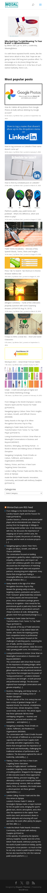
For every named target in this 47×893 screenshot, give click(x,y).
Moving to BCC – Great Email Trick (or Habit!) (22, 362)
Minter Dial (11, 45)
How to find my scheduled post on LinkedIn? (22, 183)
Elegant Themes (23, 887)
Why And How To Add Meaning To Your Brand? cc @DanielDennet (23, 42)
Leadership (32, 45)
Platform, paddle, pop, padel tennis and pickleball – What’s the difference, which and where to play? (22, 214)
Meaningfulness (11, 48)
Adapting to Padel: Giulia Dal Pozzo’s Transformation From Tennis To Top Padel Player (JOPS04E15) (21, 430)
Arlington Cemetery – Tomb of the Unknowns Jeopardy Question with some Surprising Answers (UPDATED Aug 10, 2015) (22, 306)
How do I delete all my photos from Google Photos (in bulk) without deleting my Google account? (22, 110)
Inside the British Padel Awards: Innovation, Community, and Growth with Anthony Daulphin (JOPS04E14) (23, 480)
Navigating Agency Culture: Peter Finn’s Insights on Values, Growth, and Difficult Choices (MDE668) (23, 414)
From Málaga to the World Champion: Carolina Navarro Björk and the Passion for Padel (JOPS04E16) (23, 405)
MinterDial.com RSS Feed (20, 507)
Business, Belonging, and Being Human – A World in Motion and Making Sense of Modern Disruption (23, 449)
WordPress (23, 890)
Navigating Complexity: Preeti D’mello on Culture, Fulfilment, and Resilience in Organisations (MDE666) (21, 458)
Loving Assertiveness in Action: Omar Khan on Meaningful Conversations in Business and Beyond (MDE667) (23, 439)
